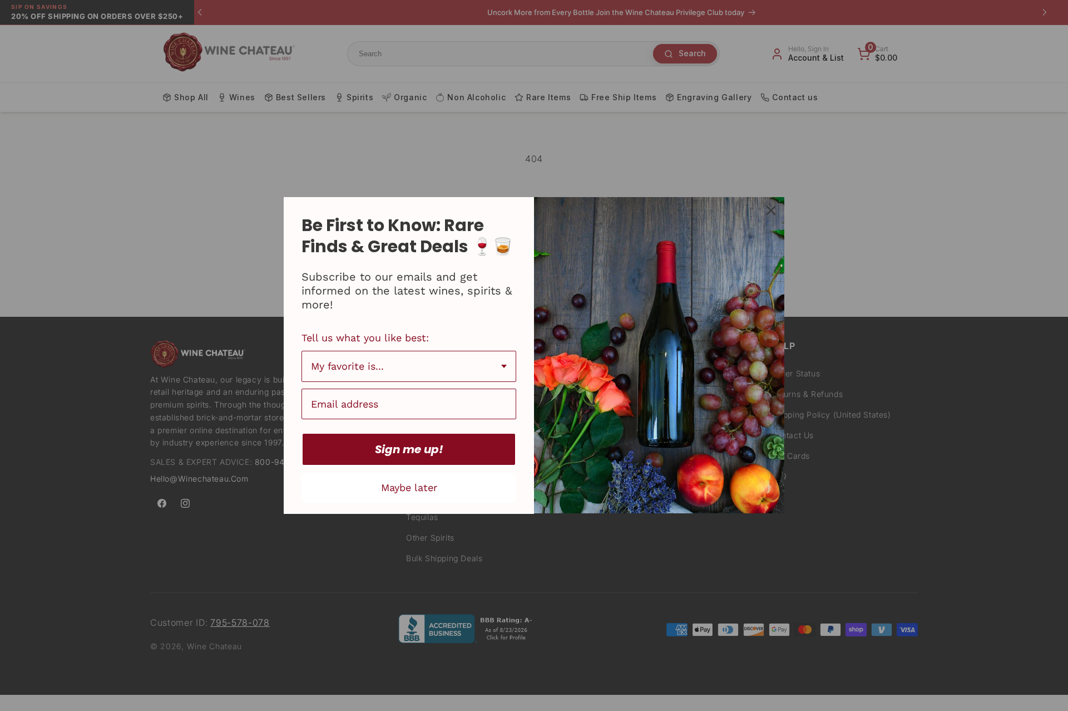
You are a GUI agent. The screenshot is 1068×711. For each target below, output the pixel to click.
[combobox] (408, 366)
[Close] (771, 210)
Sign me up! (409, 449)
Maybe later (409, 487)
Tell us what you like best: (365, 338)
